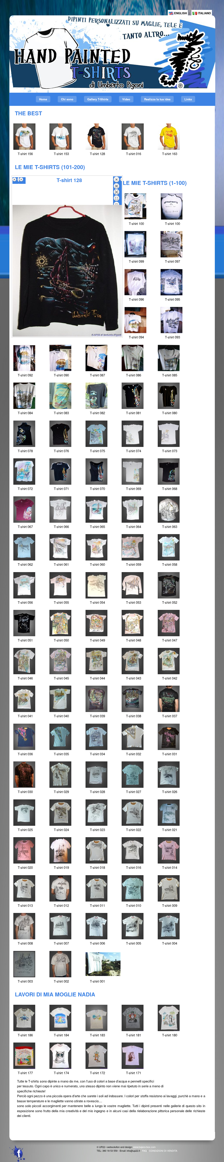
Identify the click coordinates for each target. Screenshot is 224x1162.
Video (126, 99)
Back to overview (117, 190)
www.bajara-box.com (144, 1147)
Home (43, 99)
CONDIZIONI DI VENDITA (163, 1150)
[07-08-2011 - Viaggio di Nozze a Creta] (24, 136)
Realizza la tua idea (157, 99)
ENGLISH (180, 13)
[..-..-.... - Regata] (60, 136)
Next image (22, 180)
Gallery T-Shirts (97, 99)
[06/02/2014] (133, 1018)
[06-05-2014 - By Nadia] (96, 1018)
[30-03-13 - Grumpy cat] (60, 1055)
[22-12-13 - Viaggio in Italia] (169, 1018)
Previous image (15, 180)
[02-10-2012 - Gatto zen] (96, 1055)
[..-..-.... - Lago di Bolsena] (133, 136)
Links (188, 99)
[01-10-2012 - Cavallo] (133, 1055)
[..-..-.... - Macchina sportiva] (169, 136)
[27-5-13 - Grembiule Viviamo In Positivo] (24, 1055)
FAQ (144, 1150)
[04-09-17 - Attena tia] (24, 1018)
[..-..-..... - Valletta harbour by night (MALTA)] (96, 136)
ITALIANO (204, 13)
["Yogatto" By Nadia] (60, 1018)
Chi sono (67, 99)
